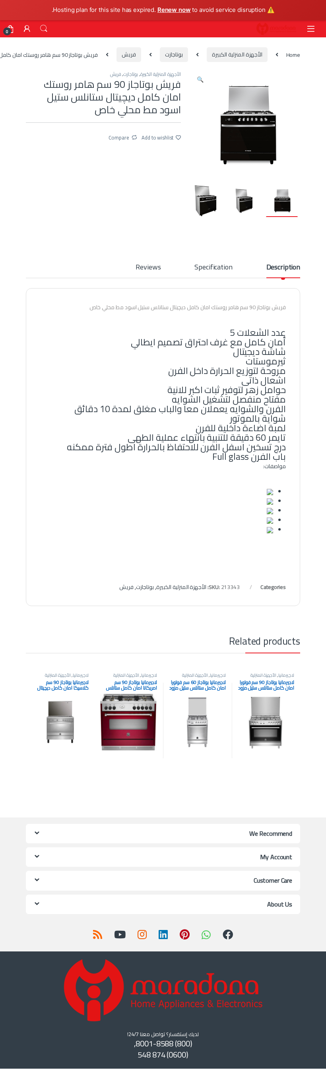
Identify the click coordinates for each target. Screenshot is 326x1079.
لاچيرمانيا (286, 675)
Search (43, 28)
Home (293, 54)
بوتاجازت (174, 54)
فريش (129, 54)
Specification (213, 268)
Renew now (174, 10)
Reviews (148, 268)
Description (283, 268)
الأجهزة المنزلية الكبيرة (237, 54)
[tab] (283, 270)
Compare (119, 137)
